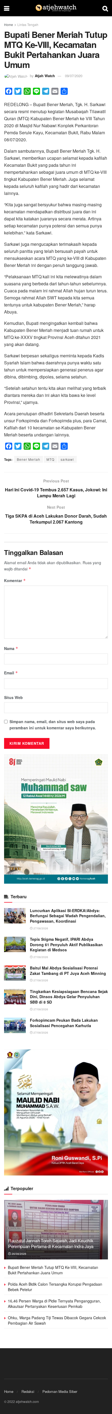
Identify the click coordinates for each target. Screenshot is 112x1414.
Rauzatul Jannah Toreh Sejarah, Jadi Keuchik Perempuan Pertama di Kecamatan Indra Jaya (51, 1243)
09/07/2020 (73, 75)
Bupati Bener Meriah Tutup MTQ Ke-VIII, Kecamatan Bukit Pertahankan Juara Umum (53, 1270)
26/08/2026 (18, 1254)
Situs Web (13, 697)
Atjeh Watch (45, 75)
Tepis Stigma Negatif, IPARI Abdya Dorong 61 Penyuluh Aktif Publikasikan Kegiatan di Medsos (66, 944)
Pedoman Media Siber (59, 1391)
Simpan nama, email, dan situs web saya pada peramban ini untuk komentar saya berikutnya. (53, 724)
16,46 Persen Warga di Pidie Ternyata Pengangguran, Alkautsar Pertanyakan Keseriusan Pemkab (54, 1303)
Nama (11, 648)
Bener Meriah (28, 459)
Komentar (15, 580)
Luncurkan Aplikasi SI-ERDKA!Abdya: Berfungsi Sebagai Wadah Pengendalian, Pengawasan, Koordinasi (68, 916)
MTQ (50, 459)
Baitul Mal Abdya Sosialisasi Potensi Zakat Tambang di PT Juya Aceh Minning (68, 970)
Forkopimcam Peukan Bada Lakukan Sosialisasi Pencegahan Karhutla (64, 1022)
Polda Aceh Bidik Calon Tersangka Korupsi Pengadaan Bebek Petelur (55, 1286)
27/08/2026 (40, 928)
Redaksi (27, 1391)
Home (8, 24)
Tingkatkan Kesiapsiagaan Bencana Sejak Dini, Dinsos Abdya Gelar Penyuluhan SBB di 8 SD (69, 997)
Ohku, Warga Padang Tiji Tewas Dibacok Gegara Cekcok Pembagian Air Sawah (57, 1320)
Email (11, 672)
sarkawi (67, 459)
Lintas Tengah (27, 24)
